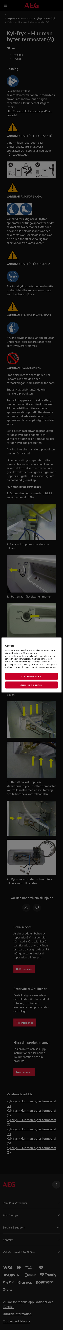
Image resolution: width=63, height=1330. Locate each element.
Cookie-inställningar (31, 676)
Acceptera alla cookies (31, 685)
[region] (31, 665)
